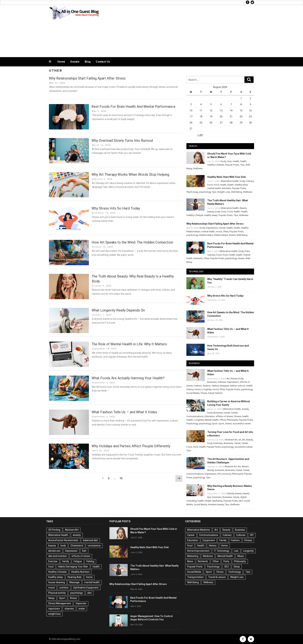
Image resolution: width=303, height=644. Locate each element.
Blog (87, 61)
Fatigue (78, 561)
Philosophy (232, 420)
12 (121, 478)
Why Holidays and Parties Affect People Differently (131, 446)
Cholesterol (76, 545)
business (218, 443)
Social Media (193, 393)
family (65, 561)
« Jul (200, 134)
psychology (205, 192)
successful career (242, 423)
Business (212, 382)
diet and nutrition (57, 556)
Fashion (198, 385)
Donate (74, 61)
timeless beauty (216, 504)
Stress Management (59, 603)
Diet (84, 550)
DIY (219, 473)
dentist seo (54, 550)
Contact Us (103, 61)
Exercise (53, 561)
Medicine (208, 556)
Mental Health (211, 420)
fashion (207, 385)
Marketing (217, 500)
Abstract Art (231, 439)
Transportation (195, 577)
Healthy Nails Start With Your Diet (226, 177)
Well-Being (236, 192)
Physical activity (57, 592)
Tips (242, 164)
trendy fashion (215, 393)
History (189, 389)
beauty (210, 211)
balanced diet (90, 540)
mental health (214, 188)
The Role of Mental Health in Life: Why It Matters (129, 344)
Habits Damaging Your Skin (73, 566)
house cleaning (56, 582)
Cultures (222, 382)
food (216, 184)
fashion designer (220, 385)
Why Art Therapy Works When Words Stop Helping (130, 174)
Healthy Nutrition (80, 571)
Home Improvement (198, 550)
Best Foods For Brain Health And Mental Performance (133, 106)
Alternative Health (230, 181)
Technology (234, 571)
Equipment (209, 540)
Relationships (206, 235)
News (190, 561)
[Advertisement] (186, 30)
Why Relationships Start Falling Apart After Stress (87, 78)
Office (223, 420)
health (243, 161)
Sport (214, 423)
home (89, 577)
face (229, 161)
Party (226, 561)
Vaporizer (81, 603)
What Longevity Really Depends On (118, 310)
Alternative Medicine (198, 529)
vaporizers (54, 608)
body (223, 161)
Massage (74, 582)
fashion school (237, 385)
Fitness (237, 416)
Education (210, 416)
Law (236, 550)
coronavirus (94, 545)
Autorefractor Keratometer (63, 540)
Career (227, 412)
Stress (232, 235)
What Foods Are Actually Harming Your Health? (128, 378)
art (239, 439)
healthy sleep (210, 215)
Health (236, 161)
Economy (226, 473)
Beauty (243, 208)
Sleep (51, 598)
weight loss (54, 613)
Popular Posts (232, 164)
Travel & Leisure (217, 577)
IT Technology (221, 550)
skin (89, 592)
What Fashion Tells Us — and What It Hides (124, 412)
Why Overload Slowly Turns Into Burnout (122, 140)
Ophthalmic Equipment (86, 587)
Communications (195, 416)
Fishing (90, 561)
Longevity (206, 389)
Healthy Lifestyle (215, 164)
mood (219, 231)
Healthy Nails (241, 184)
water (82, 608)
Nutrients (226, 188)
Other (225, 231)
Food (210, 184)
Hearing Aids (75, 577)
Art (228, 378)
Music (240, 556)
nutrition (64, 587)
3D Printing (54, 529)
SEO (241, 500)
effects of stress (224, 416)
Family (222, 228)
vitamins (69, 608)
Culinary (250, 181)
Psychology (192, 192)
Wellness (198, 168)
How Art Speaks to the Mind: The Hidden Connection (132, 242)
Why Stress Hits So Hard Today (116, 208)
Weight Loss (223, 192)
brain (247, 251)
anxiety (245, 409)
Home (61, 61)
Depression (212, 228)
